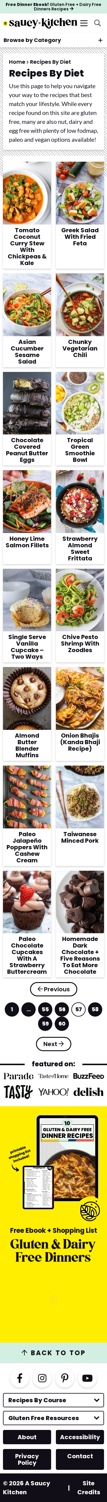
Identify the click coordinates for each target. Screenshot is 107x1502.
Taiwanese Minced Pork (80, 837)
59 (45, 1025)
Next (50, 1044)
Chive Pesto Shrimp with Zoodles (80, 643)
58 (95, 1011)
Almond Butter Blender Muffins (27, 745)
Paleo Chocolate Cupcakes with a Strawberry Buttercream (27, 955)
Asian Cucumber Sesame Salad (27, 352)
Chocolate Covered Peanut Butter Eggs (27, 450)
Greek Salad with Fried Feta (80, 236)
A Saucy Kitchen (40, 23)
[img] (19, 1378)
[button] (84, 23)
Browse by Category (32, 40)
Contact (80, 1456)
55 (45, 1011)
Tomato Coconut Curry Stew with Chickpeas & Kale (27, 246)
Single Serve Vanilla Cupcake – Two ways (27, 647)
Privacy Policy (27, 1459)
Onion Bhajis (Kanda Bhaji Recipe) (80, 742)
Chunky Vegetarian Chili (79, 348)
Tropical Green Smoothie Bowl (80, 450)
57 (78, 1011)
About (27, 1437)
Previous (57, 989)
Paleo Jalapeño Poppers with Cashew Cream (27, 847)
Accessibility (80, 1437)
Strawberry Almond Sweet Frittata (80, 549)
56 (62, 1011)
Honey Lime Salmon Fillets (27, 542)
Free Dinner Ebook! (53, 7)
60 (62, 1025)
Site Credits (88, 1487)
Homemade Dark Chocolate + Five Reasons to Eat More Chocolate (80, 955)
